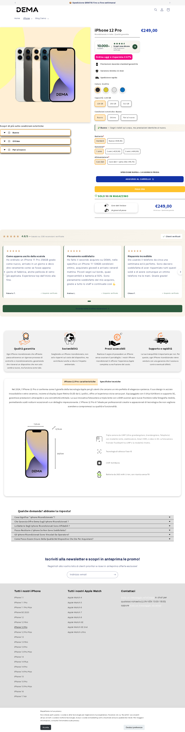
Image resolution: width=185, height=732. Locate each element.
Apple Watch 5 (75, 603)
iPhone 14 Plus (21, 662)
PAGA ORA (140, 189)
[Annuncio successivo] (170, 2)
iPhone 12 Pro (20, 627)
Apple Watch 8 (75, 617)
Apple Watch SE (75, 622)
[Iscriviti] (115, 574)
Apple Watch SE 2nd (77, 627)
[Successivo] (180, 272)
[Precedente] (4, 272)
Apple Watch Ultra (77, 632)
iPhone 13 (19, 637)
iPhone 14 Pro (20, 667)
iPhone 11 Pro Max (23, 608)
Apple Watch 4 (75, 598)
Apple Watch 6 (75, 608)
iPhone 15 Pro (20, 682)
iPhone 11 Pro (20, 603)
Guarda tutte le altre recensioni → (92, 308)
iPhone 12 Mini (21, 622)
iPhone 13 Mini (21, 642)
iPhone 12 (19, 617)
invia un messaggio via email (145, 605)
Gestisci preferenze (134, 727)
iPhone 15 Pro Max (23, 687)
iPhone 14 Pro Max (23, 672)
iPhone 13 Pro (20, 647)
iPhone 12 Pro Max (23, 632)
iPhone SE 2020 (21, 613)
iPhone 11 (19, 598)
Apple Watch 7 (75, 613)
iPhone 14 (19, 657)
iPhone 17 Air (20, 696)
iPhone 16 (19, 692)
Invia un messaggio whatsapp (137, 597)
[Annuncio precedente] (15, 2)
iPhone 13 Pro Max (23, 652)
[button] (28, 19)
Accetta (46, 727)
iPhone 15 (19, 677)
